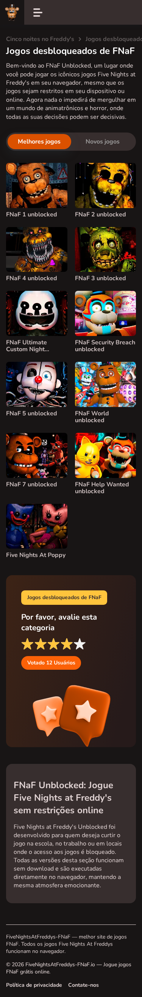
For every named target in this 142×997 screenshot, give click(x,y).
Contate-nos (83, 985)
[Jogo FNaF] (12, 12)
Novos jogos (103, 141)
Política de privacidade (34, 985)
